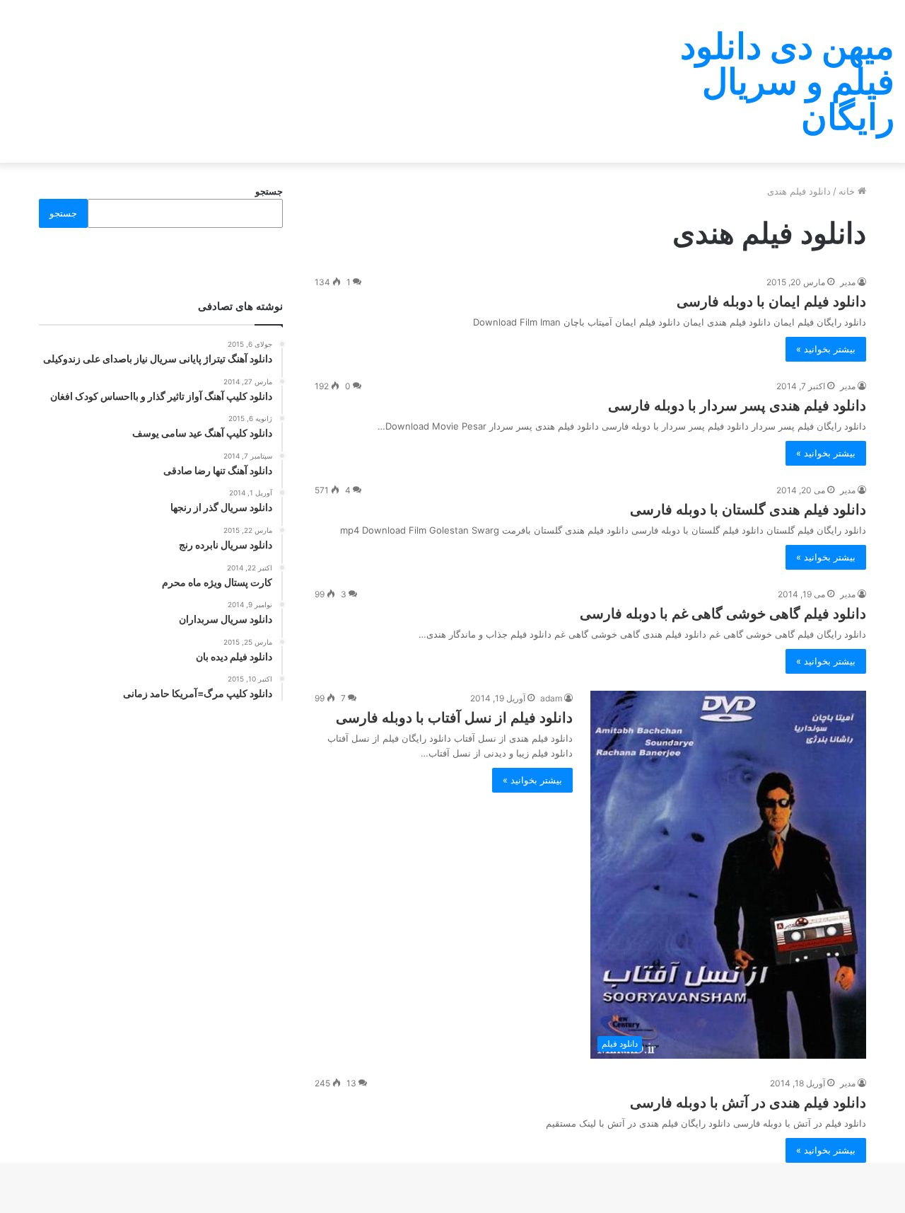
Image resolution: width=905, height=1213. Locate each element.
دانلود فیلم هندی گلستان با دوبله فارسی (748, 509)
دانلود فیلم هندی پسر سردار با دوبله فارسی (737, 405)
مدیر (848, 282)
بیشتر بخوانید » (826, 349)
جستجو (269, 191)
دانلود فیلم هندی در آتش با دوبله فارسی (748, 1102)
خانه (848, 191)
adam (551, 698)
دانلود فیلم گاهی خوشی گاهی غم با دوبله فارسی (723, 613)
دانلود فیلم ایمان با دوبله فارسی (771, 301)
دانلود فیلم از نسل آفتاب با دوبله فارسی (454, 717)
